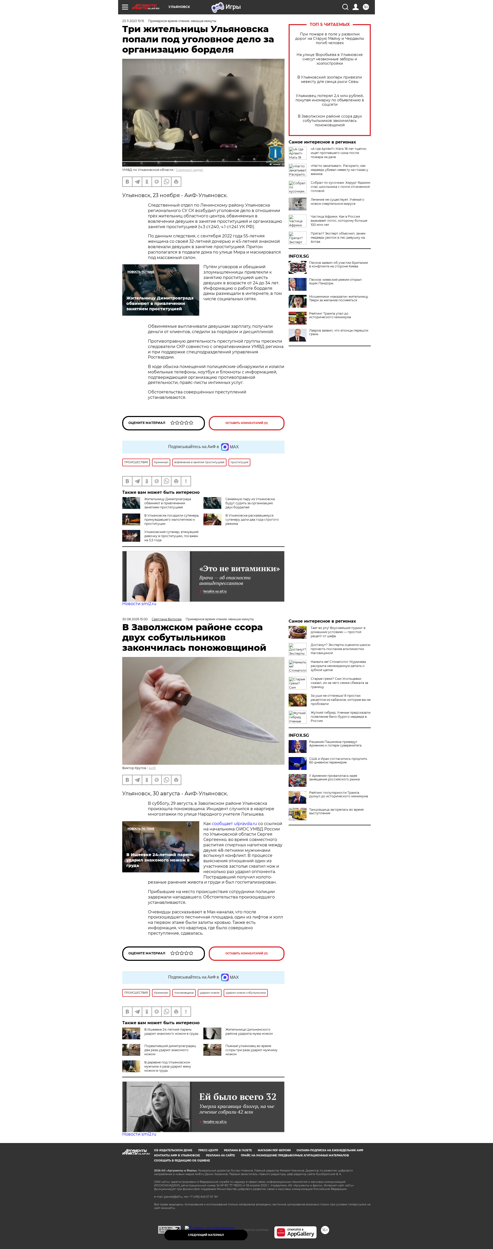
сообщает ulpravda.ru (234, 823)
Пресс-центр (208, 1150)
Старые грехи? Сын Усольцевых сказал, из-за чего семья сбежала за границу (339, 683)
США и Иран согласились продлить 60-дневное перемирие (338, 760)
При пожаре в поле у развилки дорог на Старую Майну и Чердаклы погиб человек (329, 38)
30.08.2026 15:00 (135, 619)
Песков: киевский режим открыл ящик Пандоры (335, 281)
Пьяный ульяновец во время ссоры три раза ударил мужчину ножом (251, 1050)
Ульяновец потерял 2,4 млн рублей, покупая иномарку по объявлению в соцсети (330, 100)
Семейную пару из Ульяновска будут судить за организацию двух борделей (250, 503)
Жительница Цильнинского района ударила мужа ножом (249, 1031)
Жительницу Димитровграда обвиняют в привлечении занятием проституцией (167, 503)
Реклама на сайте (220, 1155)
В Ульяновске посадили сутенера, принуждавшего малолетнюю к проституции (171, 520)
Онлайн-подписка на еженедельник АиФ (330, 1150)
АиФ (152, 768)
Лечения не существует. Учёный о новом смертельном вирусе (337, 202)
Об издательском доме (173, 1150)
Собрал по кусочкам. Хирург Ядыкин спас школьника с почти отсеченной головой (340, 187)
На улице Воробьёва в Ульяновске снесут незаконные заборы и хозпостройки (330, 59)
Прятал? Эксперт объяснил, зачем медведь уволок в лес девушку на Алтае (338, 237)
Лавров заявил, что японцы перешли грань (338, 332)
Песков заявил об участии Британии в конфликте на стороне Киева (338, 264)
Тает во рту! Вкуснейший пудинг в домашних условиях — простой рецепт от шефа (338, 632)
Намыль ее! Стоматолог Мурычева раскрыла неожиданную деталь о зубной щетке (338, 666)
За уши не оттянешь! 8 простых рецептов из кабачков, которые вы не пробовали (341, 700)
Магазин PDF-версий (274, 1150)
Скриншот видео (189, 170)
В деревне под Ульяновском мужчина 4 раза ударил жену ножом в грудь (167, 1066)
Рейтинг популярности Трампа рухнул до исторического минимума (338, 794)
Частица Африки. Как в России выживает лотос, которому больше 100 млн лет (339, 221)
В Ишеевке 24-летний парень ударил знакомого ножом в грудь (171, 1031)
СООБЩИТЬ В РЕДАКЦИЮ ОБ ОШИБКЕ (182, 1160)
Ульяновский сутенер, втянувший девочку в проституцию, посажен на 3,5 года (171, 536)
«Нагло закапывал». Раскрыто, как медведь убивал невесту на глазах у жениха (339, 170)
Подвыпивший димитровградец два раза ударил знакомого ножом (170, 1050)
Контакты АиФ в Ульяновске (177, 1155)
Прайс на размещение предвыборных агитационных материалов (295, 1155)
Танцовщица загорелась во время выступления (336, 811)
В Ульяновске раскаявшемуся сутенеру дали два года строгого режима (252, 520)
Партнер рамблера (256, 1229)
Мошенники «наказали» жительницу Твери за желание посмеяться (338, 298)
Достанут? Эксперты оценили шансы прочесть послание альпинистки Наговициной (340, 649)
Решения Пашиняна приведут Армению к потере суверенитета (335, 743)
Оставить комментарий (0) (246, 423)
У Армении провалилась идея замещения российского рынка (334, 777)
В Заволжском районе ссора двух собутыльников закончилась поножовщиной (330, 120)
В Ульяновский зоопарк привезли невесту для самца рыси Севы (329, 79)
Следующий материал (206, 1235)
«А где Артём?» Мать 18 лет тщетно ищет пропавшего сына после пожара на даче (338, 153)
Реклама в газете (238, 1150)
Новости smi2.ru (139, 603)
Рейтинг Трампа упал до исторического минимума (330, 315)
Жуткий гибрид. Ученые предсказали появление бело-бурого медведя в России (341, 717)
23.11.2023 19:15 (133, 21)
